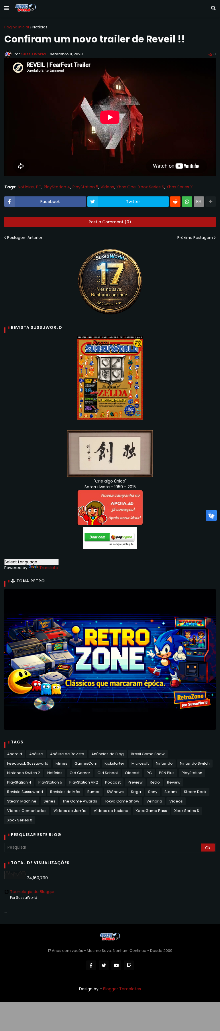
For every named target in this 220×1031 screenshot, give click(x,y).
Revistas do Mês (65, 791)
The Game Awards (79, 801)
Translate (48, 568)
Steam (170, 791)
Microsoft (140, 763)
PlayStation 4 (57, 187)
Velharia (154, 801)
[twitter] (104, 965)
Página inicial (16, 27)
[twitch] (129, 965)
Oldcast (132, 773)
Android (14, 754)
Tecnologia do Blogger (32, 891)
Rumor (93, 791)
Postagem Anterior (24, 237)
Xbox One (126, 187)
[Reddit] (175, 201)
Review (173, 782)
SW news (115, 791)
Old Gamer (80, 773)
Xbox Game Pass (151, 810)
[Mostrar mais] (210, 201)
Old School (107, 773)
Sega (136, 791)
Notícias (40, 27)
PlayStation (192, 773)
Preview (135, 782)
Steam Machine (21, 801)
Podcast (113, 782)
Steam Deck (195, 791)
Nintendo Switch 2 (23, 773)
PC (39, 187)
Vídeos (107, 187)
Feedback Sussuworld (27, 763)
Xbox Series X (179, 187)
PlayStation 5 (85, 187)
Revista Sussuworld (25, 791)
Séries (49, 801)
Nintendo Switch (195, 763)
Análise (36, 754)
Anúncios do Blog (107, 754)
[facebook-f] (91, 965)
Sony (152, 791)
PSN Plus (166, 773)
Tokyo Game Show (121, 801)
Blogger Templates (122, 989)
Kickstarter (114, 763)
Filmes (61, 763)
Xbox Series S (151, 187)
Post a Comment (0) (110, 222)
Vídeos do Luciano (111, 810)
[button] (6, 8)
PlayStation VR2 (83, 782)
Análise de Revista (67, 754)
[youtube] (116, 965)
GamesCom (85, 763)
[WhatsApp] (187, 201)
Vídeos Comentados (26, 810)
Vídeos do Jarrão (70, 810)
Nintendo (164, 763)
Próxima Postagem (195, 237)
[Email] (199, 201)
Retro (155, 782)
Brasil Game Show (148, 754)
